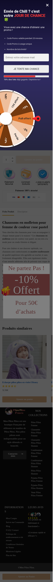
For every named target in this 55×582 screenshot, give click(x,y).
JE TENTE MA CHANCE (26, 68)
